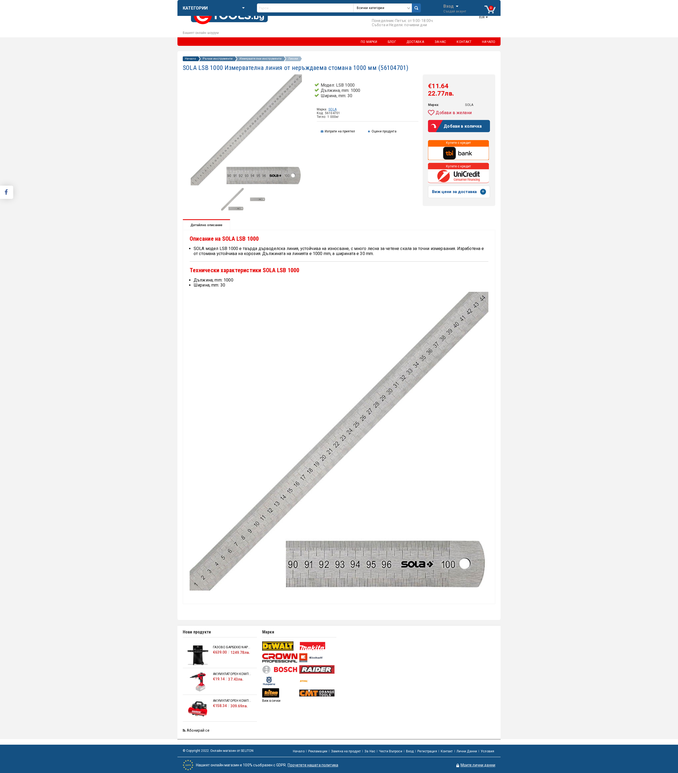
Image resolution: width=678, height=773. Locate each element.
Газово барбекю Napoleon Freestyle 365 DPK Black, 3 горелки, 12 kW (232, 647)
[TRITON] (280, 693)
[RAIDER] (317, 669)
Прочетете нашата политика (313, 765)
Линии (293, 58)
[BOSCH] (280, 669)
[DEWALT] (280, 646)
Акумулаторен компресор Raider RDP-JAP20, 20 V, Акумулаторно (232, 674)
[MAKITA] (317, 646)
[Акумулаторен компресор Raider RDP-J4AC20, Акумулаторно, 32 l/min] (197, 709)
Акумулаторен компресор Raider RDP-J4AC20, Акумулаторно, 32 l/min (232, 701)
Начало (190, 58)
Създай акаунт (454, 11)
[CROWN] (280, 657)
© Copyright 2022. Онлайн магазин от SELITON (218, 751)
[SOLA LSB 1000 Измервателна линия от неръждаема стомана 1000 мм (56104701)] (232, 209)
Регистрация (427, 751)
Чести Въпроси (390, 751)
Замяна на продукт (346, 751)
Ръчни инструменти (218, 58)
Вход (448, 6)
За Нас (369, 751)
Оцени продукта (384, 131)
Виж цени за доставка (454, 191)
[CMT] (317, 693)
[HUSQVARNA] (280, 681)
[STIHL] (317, 681)
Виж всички (271, 701)
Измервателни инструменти (260, 58)
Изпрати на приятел (340, 131)
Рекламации (317, 751)
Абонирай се (198, 730)
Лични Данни (467, 751)
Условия (487, 751)
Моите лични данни (478, 765)
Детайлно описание (206, 225)
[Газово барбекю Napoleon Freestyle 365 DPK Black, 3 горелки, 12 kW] (197, 655)
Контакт (447, 751)
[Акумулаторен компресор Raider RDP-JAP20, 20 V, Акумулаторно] (197, 682)
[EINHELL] (317, 658)
